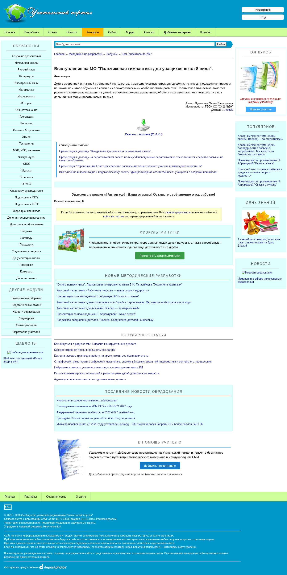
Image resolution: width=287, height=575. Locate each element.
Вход (262, 17)
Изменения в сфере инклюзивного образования (87, 400)
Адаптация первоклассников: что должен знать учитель (90, 379)
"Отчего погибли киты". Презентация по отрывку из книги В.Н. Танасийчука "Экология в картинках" (119, 284)
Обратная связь (56, 496)
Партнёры (30, 496)
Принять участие (260, 109)
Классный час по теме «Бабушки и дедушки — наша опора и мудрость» (103, 290)
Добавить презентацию (160, 465)
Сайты (112, 32)
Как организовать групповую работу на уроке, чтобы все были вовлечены (101, 355)
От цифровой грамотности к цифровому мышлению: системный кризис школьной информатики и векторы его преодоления (133, 361)
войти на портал (113, 216)
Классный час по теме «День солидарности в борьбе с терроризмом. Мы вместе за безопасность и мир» (124, 302)
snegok (228, 109)
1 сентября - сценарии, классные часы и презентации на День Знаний (259, 242)
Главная (10, 32)
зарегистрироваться (178, 212)
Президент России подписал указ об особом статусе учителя (96, 418)
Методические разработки (85, 54)
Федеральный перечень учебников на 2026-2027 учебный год (95, 412)
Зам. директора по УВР (137, 54)
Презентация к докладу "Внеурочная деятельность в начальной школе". (105, 151)
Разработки (31, 32)
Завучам (112, 54)
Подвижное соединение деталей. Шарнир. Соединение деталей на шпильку (105, 319)
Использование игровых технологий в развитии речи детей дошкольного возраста (106, 373)
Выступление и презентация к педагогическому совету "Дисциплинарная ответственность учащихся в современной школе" (138, 172)
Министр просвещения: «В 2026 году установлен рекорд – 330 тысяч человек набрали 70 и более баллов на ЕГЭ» (130, 424)
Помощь (205, 32)
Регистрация (263, 9)
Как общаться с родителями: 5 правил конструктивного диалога (95, 343)
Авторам (149, 32)
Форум (130, 32)
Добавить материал (177, 32)
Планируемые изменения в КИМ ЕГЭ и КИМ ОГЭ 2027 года (94, 406)
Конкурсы (93, 32)
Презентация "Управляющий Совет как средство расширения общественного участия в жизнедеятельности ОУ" (130, 166)
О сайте (81, 496)
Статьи (52, 32)
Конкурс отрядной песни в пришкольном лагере (84, 349)
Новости (72, 32)
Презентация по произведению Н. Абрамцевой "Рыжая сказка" (96, 314)
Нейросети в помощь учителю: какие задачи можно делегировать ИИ (98, 367)
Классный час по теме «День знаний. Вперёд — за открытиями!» (98, 308)
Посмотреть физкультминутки (160, 255)
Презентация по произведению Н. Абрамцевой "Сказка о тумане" (98, 296)
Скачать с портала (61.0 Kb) (143, 134)
